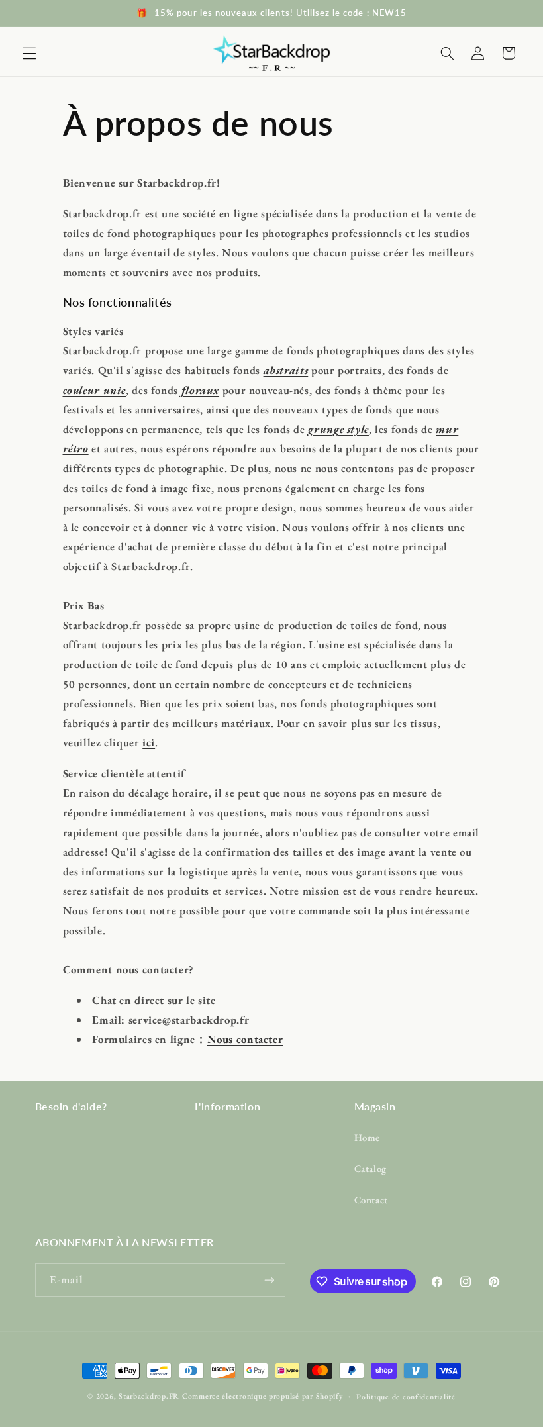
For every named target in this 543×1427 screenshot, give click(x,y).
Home (367, 1137)
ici (148, 742)
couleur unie (94, 390)
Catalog (370, 1168)
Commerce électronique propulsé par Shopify (262, 1396)
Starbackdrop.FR (149, 1396)
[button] (29, 53)
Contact (371, 1199)
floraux (200, 390)
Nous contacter (245, 1039)
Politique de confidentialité (406, 1396)
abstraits (286, 370)
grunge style (338, 429)
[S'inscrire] (269, 1279)
